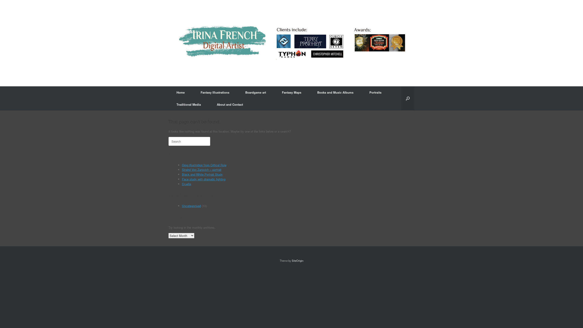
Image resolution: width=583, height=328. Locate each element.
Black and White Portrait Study (202, 174)
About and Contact (230, 104)
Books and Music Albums (335, 92)
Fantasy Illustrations (215, 92)
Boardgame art (255, 92)
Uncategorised (191, 206)
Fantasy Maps (291, 92)
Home (180, 92)
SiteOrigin (297, 260)
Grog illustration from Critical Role (204, 165)
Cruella (186, 184)
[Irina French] (291, 43)
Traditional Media (188, 104)
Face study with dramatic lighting (203, 179)
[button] (407, 98)
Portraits (375, 92)
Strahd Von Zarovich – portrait (201, 169)
